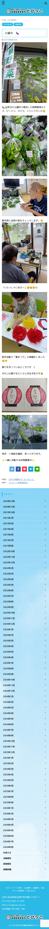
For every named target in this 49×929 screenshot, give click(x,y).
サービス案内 (17, 888)
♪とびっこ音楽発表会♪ (18, 482)
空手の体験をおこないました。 (22, 479)
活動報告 (36, 888)
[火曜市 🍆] (30, 469)
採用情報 (21, 891)
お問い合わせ (30, 891)
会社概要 (27, 888)
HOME (8, 888)
